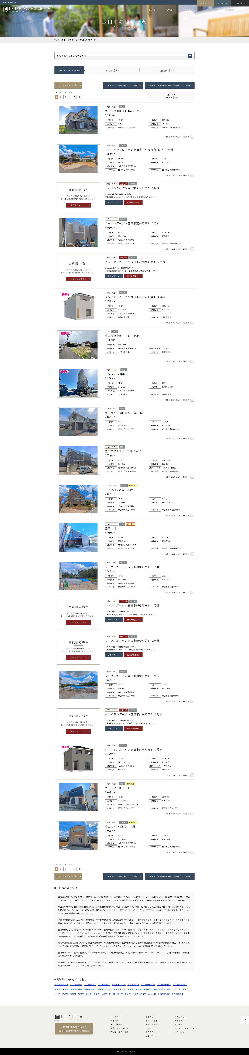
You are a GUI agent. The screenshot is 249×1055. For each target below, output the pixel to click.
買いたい (153, 9)
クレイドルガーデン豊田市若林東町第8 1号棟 (135, 297)
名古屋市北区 (90, 984)
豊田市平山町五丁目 (118, 788)
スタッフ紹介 (180, 1017)
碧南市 (185, 989)
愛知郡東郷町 (164, 994)
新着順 (167, 97)
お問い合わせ (151, 1036)
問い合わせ (242, 3)
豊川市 (178, 989)
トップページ (116, 1017)
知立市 (112, 994)
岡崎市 (170, 989)
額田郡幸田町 (178, 994)
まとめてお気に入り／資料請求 (177, 137)
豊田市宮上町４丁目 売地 (122, 335)
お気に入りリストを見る (67, 85)
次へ (81, 97)
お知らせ (150, 1017)
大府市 (104, 994)
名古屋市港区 (76, 989)
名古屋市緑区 (120, 989)
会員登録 (206, 3)
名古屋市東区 (76, 984)
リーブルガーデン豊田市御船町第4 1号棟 (132, 676)
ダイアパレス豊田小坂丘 (120, 490)
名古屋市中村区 (119, 984)
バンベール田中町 (116, 374)
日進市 (136, 994)
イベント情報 (211, 9)
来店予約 (223, 3)
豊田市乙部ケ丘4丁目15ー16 (123, 451)
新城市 (89, 994)
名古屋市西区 (104, 984)
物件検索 (114, 1020)
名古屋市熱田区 (180, 984)
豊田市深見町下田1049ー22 (123, 111)
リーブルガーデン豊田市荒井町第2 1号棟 (132, 223)
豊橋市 (162, 989)
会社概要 (179, 1024)
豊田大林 (110, 528)
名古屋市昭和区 (148, 984)
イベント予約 (151, 1024)
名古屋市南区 (90, 989)
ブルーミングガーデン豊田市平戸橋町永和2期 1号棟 (139, 149)
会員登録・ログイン (119, 1028)
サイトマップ (180, 1032)
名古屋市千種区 (61, 984)
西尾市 (73, 994)
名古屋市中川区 (61, 989)
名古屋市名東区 (134, 989)
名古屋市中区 (133, 984)
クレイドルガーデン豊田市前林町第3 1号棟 (133, 749)
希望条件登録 (116, 1024)
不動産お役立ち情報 (119, 1032)
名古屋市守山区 (105, 989)
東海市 (96, 994)
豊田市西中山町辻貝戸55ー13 (124, 413)
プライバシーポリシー (185, 1028)
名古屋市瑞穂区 (164, 984)
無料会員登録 (133, 202)
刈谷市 (57, 994)
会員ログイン (189, 9)
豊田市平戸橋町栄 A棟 (120, 826)
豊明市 (128, 994)
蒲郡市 (81, 994)
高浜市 (120, 994)
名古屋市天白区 (150, 989)
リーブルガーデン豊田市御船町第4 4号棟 (132, 567)
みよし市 (152, 994)
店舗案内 (230, 9)
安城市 (65, 994)
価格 (176, 97)
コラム (148, 1028)
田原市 (143, 994)
